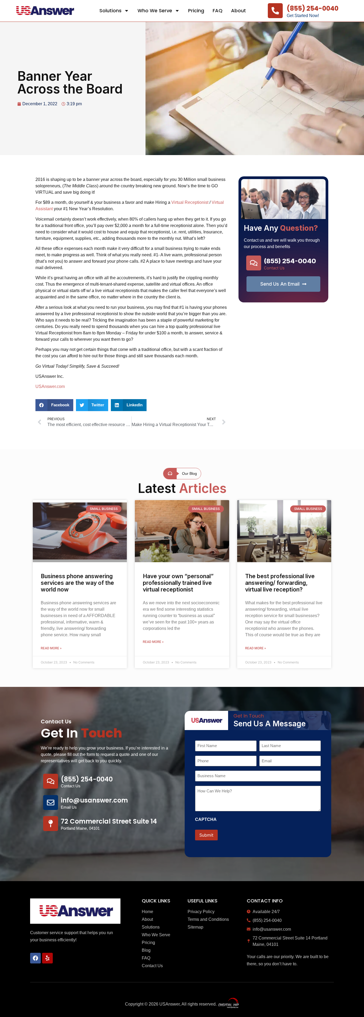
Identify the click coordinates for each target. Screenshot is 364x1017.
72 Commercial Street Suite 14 (109, 821)
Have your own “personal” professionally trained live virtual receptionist (178, 583)
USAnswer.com (50, 386)
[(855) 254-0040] (275, 10)
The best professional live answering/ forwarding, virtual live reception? (280, 583)
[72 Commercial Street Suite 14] (50, 823)
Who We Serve (154, 10)
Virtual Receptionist (189, 202)
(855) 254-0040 (312, 8)
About (238, 10)
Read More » (51, 648)
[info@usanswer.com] (50, 802)
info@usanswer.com (94, 800)
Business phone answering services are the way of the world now (77, 583)
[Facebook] (35, 958)
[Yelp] (47, 958)
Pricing (196, 10)
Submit (206, 835)
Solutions (110, 10)
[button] (54, 405)
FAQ (218, 10)
